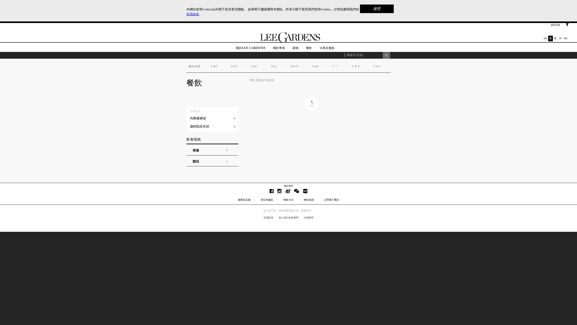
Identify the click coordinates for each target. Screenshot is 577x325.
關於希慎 (279, 48)
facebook (272, 191)
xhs (305, 191)
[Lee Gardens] (288, 41)
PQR (315, 66)
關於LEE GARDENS (251, 48)
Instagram (279, 191)
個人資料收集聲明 (288, 217)
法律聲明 (309, 217)
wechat (296, 191)
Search (386, 55)
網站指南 (309, 199)
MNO (295, 66)
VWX (356, 66)
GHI (254, 66)
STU (335, 66)
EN (545, 38)
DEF (234, 66)
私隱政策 (268, 217)
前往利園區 (267, 199)
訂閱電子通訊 (331, 199)
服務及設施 (244, 199)
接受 (376, 9)
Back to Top (311, 103)
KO (566, 38)
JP (560, 38)
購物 (295, 48)
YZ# (377, 66)
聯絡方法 (288, 199)
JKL (274, 66)
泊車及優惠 (327, 48)
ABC (214, 66)
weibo (288, 191)
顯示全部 (194, 66)
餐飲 (309, 48)
